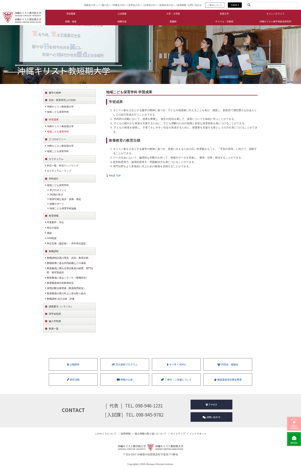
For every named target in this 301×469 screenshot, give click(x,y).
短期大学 (224, 13)
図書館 (173, 21)
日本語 (234, 5)
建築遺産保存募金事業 (229, 379)
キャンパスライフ (275, 13)
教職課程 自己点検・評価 (60, 298)
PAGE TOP (113, 175)
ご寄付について (214, 5)
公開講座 (74, 364)
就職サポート (56, 203)
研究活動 (74, 379)
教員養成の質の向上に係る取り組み (66, 293)
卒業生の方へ (119, 5)
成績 (49, 233)
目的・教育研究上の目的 (62, 100)
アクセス (212, 404)
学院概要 (70, 13)
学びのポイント (58, 190)
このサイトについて (106, 433)
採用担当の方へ (167, 5)
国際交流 (121, 21)
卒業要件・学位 (55, 222)
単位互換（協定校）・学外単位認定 (66, 243)
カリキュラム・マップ (59, 170)
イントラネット (197, 433)
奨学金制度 (55, 313)
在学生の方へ (135, 5)
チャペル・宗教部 (224, 21)
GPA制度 (52, 238)
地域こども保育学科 (58, 111)
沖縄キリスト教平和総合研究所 (275, 21)
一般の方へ (105, 5)
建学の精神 (55, 92)
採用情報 (181, 5)
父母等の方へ (150, 5)
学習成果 (54, 119)
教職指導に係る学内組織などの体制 (66, 263)
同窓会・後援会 (229, 364)
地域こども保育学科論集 (62, 208)
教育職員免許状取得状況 (60, 283)
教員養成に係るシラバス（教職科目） (67, 277)
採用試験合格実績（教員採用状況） (66, 288)
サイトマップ (178, 433)
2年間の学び (56, 194)
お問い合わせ (195, 5)
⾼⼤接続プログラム (126, 364)
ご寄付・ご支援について (178, 379)
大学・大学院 (173, 13)
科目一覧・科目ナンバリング (63, 165)
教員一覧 (54, 328)
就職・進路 (70, 21)
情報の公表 (126, 379)
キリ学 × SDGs (177, 364)
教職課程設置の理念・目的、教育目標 (67, 257)
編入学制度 (55, 321)
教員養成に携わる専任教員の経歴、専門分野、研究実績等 (70, 270)
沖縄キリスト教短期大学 (60, 106)
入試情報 (121, 13)
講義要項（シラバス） (61, 306)
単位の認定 (53, 227)
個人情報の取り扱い (150, 433)
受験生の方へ (91, 5)
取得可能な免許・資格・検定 (65, 199)
